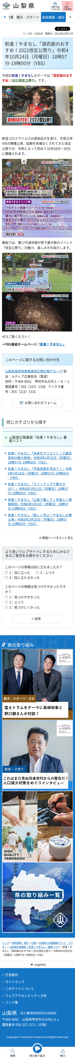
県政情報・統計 (20, 943)
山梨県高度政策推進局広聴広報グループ (34, 371)
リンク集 (11, 1002)
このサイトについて (19, 988)
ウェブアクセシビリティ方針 (26, 995)
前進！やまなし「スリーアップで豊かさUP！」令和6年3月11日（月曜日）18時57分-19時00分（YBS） (38, 488)
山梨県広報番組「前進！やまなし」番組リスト (38, 438)
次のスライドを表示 (70, 17)
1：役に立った (19, 572)
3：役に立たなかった (24, 577)
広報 (33, 943)
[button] (55, 6)
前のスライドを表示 (4, 17)
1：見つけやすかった (24, 597)
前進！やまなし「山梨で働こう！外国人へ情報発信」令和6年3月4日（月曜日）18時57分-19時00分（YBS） (40, 504)
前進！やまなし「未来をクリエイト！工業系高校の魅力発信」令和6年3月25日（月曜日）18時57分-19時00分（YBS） (40, 458)
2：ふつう (47, 572)
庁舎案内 (11, 974)
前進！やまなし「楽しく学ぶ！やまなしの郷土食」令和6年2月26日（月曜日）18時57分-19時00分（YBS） (40, 519)
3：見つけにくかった (24, 607)
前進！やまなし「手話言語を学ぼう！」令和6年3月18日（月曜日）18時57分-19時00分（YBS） (40, 473)
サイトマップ (14, 981)
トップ (5, 943)
